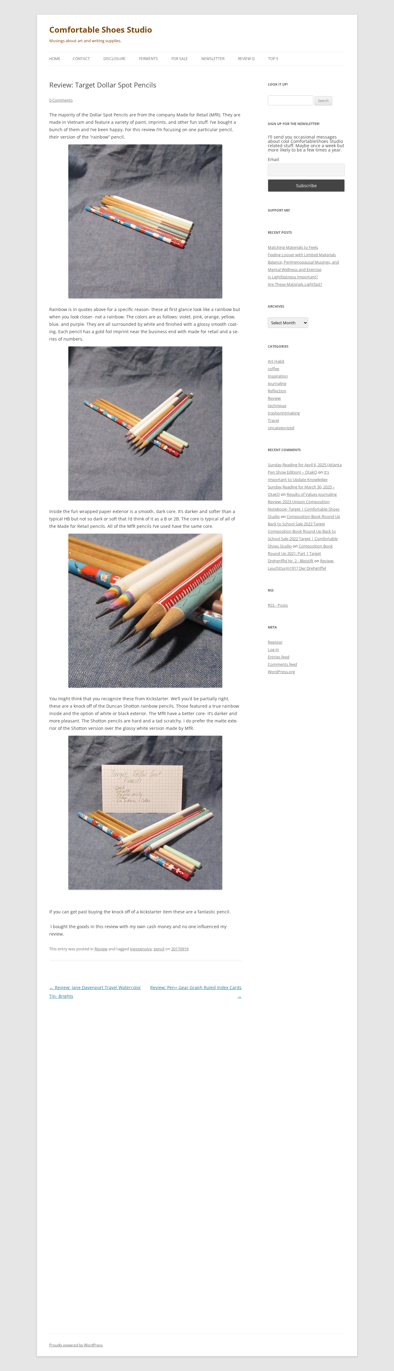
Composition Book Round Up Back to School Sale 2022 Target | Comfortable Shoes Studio (303, 538)
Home (54, 58)
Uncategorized (281, 428)
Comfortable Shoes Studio (100, 29)
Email (273, 159)
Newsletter (212, 58)
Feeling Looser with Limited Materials (302, 254)
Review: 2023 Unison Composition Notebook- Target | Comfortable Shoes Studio (304, 509)
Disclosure (114, 58)
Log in (273, 649)
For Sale (179, 58)
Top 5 (273, 58)
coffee (273, 368)
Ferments (148, 58)
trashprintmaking (284, 413)
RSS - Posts (278, 605)
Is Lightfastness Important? (293, 277)
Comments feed (282, 664)
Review (100, 949)
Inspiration (278, 376)
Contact (81, 58)
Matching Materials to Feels (293, 247)
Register (275, 642)
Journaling (277, 383)
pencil (159, 949)
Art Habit (276, 361)
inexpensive (141, 949)
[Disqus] (145, 1082)
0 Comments (61, 100)
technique (277, 405)
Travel (273, 420)
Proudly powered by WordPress (76, 1345)
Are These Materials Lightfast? (295, 284)
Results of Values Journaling (312, 494)
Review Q (246, 58)
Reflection (277, 391)
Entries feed (278, 657)
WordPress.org (281, 671)
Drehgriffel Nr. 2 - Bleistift (290, 561)
